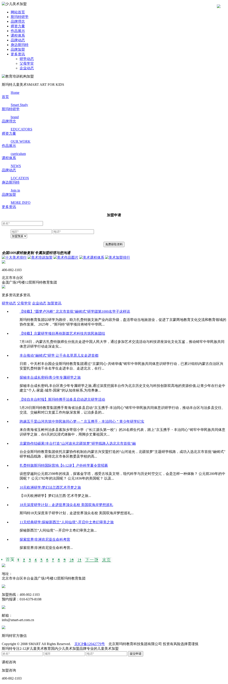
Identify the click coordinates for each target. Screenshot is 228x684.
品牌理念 (18, 21)
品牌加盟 (18, 49)
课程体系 (18, 35)
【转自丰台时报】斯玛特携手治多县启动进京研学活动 (62, 399)
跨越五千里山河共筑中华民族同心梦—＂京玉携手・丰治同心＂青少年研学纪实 (82, 421)
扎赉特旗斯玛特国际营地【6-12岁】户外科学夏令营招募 (64, 465)
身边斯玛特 (19, 45)
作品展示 (18, 31)
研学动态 (27, 59)
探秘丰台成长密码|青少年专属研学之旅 (50, 377)
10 (71, 560)
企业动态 (27, 68)
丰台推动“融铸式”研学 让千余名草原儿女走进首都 (59, 355)
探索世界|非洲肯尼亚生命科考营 (45, 539)
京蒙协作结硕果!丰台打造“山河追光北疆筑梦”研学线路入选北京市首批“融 (78, 443)
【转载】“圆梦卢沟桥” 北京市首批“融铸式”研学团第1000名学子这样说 (75, 311)
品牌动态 (18, 40)
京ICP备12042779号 (89, 644)
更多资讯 (18, 54)
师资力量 (18, 26)
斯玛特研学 (19, 17)
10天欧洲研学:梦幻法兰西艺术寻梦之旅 (50, 487)
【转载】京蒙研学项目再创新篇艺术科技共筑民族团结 (62, 333)
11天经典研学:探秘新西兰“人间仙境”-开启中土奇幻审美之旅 (67, 522)
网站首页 (18, 12)
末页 (106, 560)
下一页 (91, 560)
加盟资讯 (54, 303)
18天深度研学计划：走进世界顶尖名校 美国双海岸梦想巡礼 (66, 505)
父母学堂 (27, 63)
